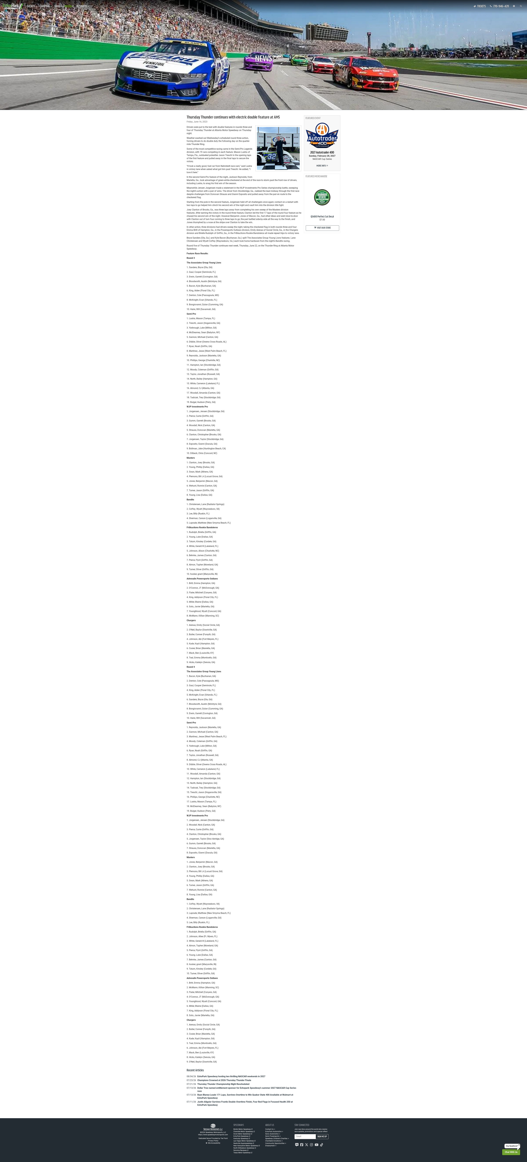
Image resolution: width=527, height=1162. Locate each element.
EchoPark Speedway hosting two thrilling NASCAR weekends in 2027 (231, 1076)
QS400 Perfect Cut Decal (322, 216)
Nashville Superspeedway (242, 1143)
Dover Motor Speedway (241, 1134)
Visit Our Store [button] (324, 228)
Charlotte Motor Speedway (243, 1131)
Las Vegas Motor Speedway (243, 1141)
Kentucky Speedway (240, 1138)
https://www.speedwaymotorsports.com (213, 1134)
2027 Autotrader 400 (322, 152)
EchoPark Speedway (241, 1136)
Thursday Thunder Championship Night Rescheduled (223, 1084)
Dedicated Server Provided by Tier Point (213, 1138)
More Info (321, 166)
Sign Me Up (322, 1137)
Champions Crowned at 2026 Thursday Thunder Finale (224, 1080)
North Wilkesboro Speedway (243, 1148)
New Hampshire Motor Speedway (245, 1145)
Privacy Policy (213, 1140)
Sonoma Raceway (240, 1150)
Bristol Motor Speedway (242, 1129)
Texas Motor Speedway (242, 1152)
